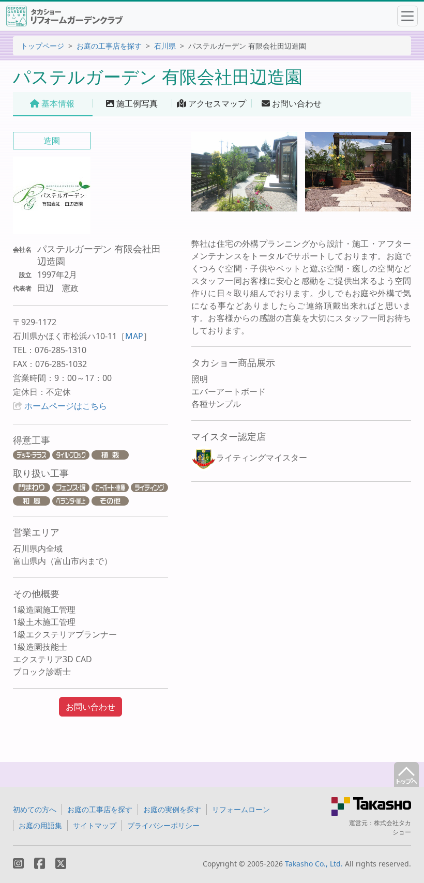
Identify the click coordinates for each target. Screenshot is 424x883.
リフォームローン (241, 809)
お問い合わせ (90, 706)
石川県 (165, 46)
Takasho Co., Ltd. (314, 864)
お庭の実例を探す (172, 809)
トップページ (42, 46)
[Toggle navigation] (407, 16)
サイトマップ (94, 825)
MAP (134, 336)
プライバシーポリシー (163, 825)
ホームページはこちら (65, 406)
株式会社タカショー (392, 827)
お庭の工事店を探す (109, 46)
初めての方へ (34, 809)
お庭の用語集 (40, 825)
